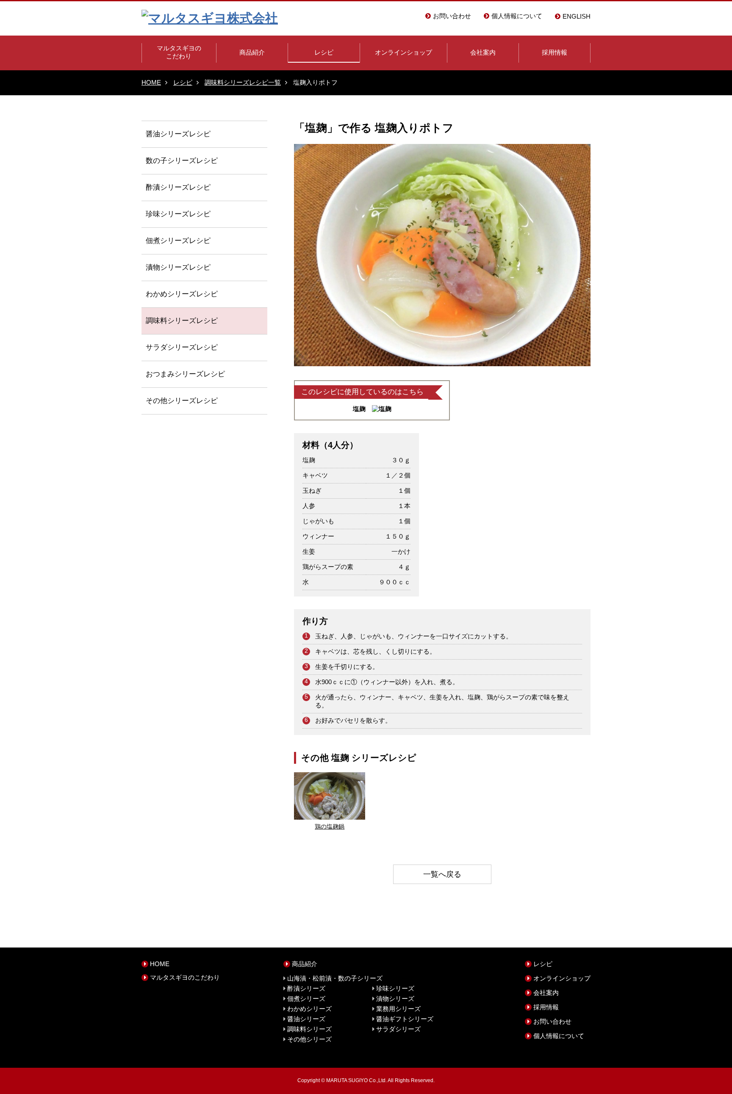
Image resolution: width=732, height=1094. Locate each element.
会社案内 (483, 52)
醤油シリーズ (167, 134)
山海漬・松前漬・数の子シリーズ (335, 978)
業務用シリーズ (398, 1008)
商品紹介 (252, 52)
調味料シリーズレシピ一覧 (243, 82)
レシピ (323, 52)
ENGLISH (577, 16)
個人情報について (516, 15)
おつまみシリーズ (174, 374)
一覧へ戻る (442, 874)
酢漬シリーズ (167, 187)
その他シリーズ (171, 400)
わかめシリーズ (171, 294)
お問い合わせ (452, 15)
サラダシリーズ (171, 347)
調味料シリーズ (171, 320)
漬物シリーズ (167, 267)
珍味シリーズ (167, 214)
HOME (151, 82)
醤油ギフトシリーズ (404, 1018)
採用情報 (554, 52)
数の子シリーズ (171, 160)
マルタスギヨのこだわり (179, 52)
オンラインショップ (403, 52)
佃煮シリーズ (167, 240)
